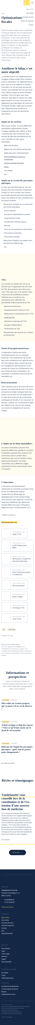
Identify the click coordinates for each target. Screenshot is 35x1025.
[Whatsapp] (24, 636)
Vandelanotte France (8, 994)
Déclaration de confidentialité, (16, 1008)
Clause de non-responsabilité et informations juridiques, (15, 1006)
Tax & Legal (12, 629)
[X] (21, 636)
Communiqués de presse (9, 989)
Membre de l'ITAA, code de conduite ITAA (11, 1013)
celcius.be (9, 1017)
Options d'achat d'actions (14, 163)
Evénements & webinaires (10, 986)
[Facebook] (15, 636)
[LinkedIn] (18, 636)
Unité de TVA (9, 317)
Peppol (3, 992)
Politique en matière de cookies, (9, 1010)
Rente (6, 167)
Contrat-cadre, (5, 1008)
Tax (4, 629)
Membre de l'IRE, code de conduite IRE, (11, 1011)
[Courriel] (27, 636)
